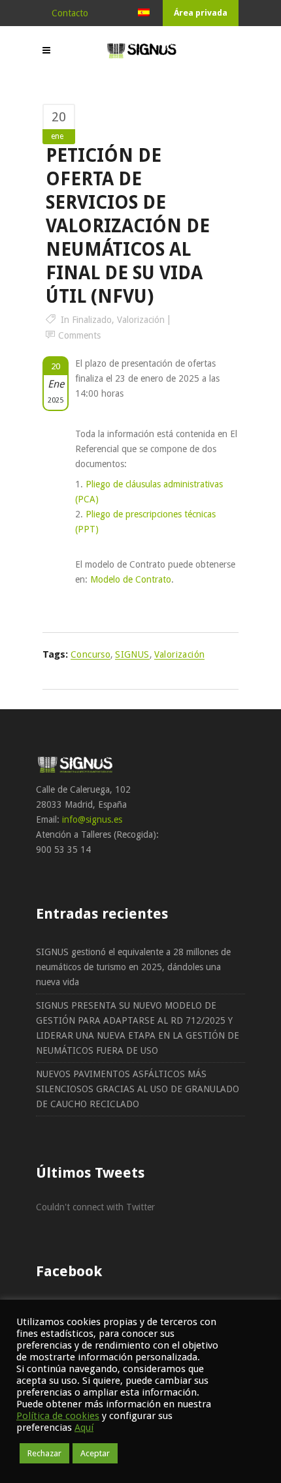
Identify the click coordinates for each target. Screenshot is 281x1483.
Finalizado (92, 319)
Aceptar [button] (95, 1453)
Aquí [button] (83, 1427)
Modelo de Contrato (130, 579)
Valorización (141, 319)
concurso (90, 654)
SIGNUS (132, 654)
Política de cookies (57, 1416)
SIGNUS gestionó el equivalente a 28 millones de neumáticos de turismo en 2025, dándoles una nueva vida (133, 967)
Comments (79, 335)
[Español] (144, 13)
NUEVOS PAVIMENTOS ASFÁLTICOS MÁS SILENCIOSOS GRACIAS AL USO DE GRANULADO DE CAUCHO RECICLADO (137, 1089)
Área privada (200, 13)
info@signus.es (92, 819)
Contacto (70, 13)
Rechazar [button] (44, 1453)
